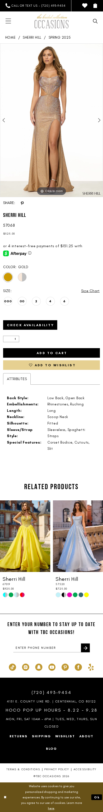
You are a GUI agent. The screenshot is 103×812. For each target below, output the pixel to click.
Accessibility (85, 769)
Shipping (41, 736)
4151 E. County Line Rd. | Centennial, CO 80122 (51, 701)
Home (10, 37)
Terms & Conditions (23, 769)
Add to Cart (52, 353)
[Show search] (95, 21)
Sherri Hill (32, 37)
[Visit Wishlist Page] (85, 5)
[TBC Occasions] (51, 21)
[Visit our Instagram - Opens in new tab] (25, 666)
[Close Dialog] (5, 797)
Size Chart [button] (90, 291)
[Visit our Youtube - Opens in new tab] (52, 666)
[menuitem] (35, 5)
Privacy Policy (56, 769)
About (86, 736)
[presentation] (25, 536)
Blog (51, 748)
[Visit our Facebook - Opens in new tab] (78, 666)
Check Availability (30, 325)
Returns (19, 736)
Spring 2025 (60, 37)
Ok (97, 797)
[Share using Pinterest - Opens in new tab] (22, 202)
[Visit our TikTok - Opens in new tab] (12, 666)
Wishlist (65, 736)
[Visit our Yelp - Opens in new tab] (91, 666)
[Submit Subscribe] (85, 648)
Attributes (17, 379)
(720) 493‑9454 (52, 692)
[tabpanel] (51, 120)
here (51, 808)
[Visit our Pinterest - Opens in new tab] (65, 666)
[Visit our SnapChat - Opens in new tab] (39, 666)
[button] (95, 5)
